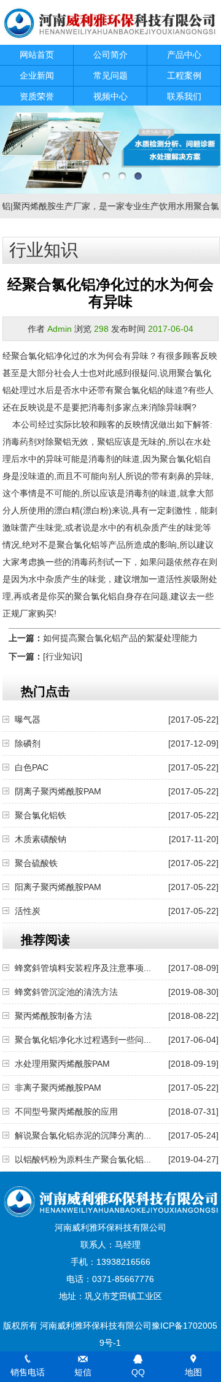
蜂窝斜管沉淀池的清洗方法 (66, 992)
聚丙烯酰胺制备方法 (53, 1016)
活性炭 (28, 911)
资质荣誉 (37, 96)
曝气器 (28, 719)
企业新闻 (37, 75)
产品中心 (184, 55)
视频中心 (110, 96)
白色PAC (31, 767)
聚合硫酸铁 (36, 863)
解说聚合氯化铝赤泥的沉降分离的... (83, 1135)
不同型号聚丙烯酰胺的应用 (66, 1111)
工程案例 (184, 75)
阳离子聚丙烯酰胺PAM (58, 887)
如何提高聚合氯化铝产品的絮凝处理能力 (120, 638)
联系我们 (184, 96)
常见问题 (110, 75)
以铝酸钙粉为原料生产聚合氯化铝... (83, 1159)
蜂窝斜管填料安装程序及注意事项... (83, 968)
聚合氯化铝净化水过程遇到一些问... (83, 1040)
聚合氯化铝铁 (40, 815)
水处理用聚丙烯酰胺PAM (62, 1064)
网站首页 (37, 55)
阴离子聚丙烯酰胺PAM (58, 791)
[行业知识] (62, 656)
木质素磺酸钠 (40, 839)
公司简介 (110, 55)
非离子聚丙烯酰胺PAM (58, 1087)
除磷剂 (28, 743)
